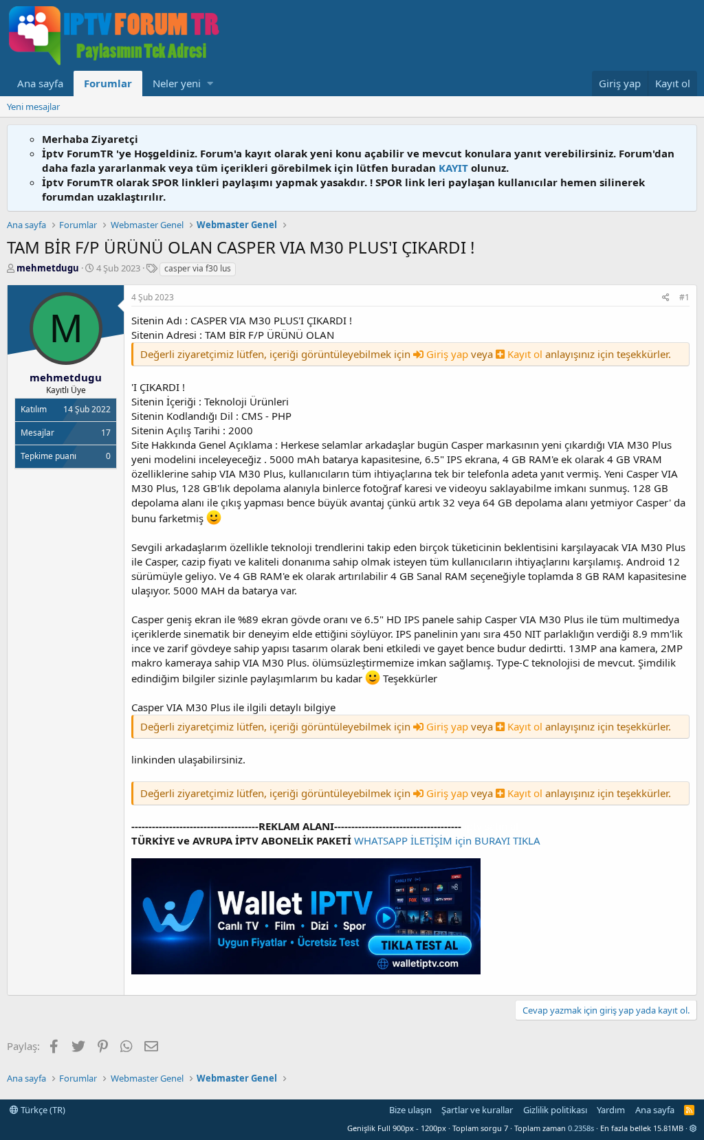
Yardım (611, 1110)
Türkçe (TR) (42, 1110)
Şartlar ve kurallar (477, 1110)
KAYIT (453, 168)
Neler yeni (177, 83)
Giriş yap (447, 354)
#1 (684, 297)
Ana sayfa (40, 83)
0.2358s (581, 1128)
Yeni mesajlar (33, 106)
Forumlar (108, 83)
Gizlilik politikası (555, 1110)
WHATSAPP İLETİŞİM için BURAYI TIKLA (447, 840)
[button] (210, 83)
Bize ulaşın (410, 1110)
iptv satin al (491, 826)
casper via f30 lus (197, 268)
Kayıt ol (525, 354)
